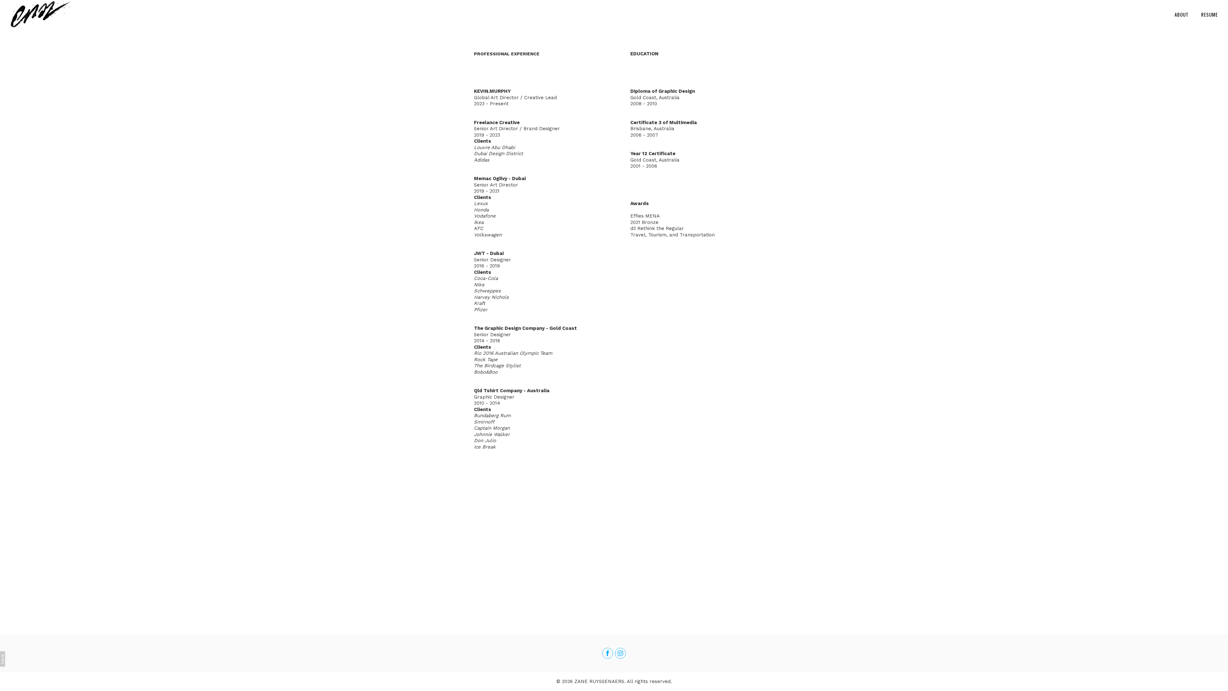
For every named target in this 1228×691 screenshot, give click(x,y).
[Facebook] (607, 653)
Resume (1209, 14)
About (1182, 14)
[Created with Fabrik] (2, 659)
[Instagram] (620, 653)
